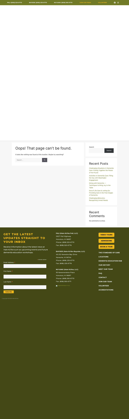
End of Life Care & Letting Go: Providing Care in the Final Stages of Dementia (101, 193)
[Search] (44, 160)
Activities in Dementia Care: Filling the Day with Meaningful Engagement (101, 178)
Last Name (8, 282)
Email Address (9, 262)
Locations (77, 75)
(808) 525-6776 (66, 245)
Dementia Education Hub (95, 75)
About (111, 75)
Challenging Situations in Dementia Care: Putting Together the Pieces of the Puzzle (101, 170)
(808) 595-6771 (65, 281)
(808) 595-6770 (66, 2)
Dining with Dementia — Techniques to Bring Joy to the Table (99, 185)
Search (91, 147)
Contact (121, 75)
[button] (117, 70)
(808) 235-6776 (66, 263)
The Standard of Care (60, 75)
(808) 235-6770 (41, 2)
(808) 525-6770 (16, 2)
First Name (8, 271)
